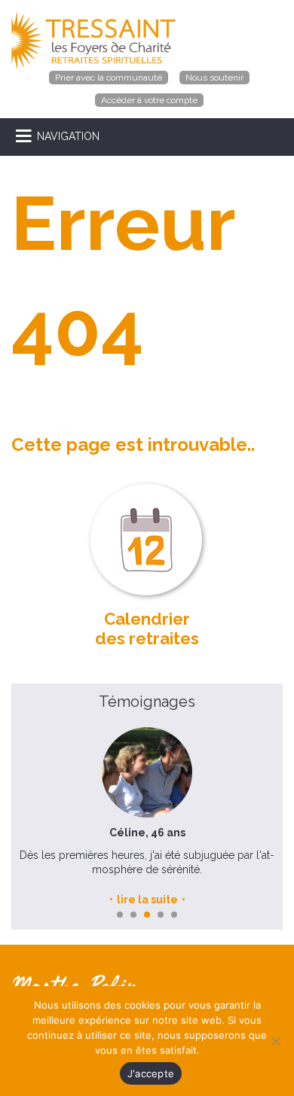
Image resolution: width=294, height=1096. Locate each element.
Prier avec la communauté (108, 77)
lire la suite (147, 900)
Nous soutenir (214, 77)
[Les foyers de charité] (93, 40)
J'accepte (150, 1073)
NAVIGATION (68, 136)
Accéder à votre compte (149, 100)
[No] (275, 1041)
